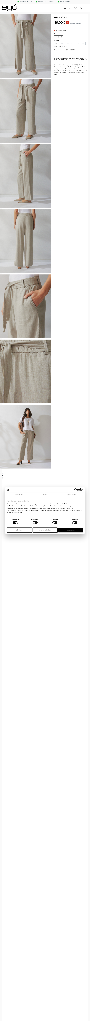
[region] (26, 479)
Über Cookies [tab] (71, 494)
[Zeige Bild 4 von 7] (2, 478)
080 (62, 43)
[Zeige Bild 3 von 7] (2, 477)
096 (84, 43)
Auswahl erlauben (45, 530)
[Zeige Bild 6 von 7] (2, 482)
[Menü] (65, 8)
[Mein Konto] (81, 8)
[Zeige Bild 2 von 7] (2, 475)
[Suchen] (70, 8)
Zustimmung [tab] (19, 494)
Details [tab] (45, 494)
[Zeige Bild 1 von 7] (2, 473)
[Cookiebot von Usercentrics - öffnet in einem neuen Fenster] (75, 489)
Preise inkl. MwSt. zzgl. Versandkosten (63, 26)
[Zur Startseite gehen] (9, 7)
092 (78, 43)
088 (73, 43)
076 (57, 43)
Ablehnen (19, 530)
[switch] (35, 522)
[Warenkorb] (86, 8)
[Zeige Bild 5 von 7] (2, 480)
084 (68, 43)
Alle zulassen (71, 530)
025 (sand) (59, 37)
